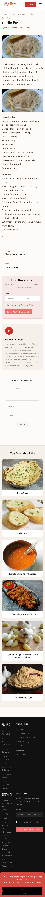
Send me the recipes (18, 311)
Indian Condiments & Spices (7, 767)
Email (7, 293)
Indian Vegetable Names (6, 785)
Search (31, 4)
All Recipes (20, 729)
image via (4, 236)
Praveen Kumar (10, 28)
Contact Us (20, 750)
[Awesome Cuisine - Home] (9, 4)
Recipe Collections (23, 733)
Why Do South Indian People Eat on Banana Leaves (7, 866)
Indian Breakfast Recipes (25, 737)
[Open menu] (40, 4)
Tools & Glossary (22, 742)
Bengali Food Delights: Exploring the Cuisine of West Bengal (7, 849)
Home (4, 14)
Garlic (30, 14)
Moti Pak (5, 814)
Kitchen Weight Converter (6, 741)
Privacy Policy (27, 305)
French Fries (6, 818)
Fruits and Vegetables (17, 14)
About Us (19, 746)
